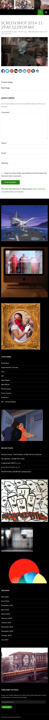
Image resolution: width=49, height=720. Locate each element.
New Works (5, 384)
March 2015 (5, 614)
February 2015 (6, 618)
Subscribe (7, 707)
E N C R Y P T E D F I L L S (10, 467)
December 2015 (7, 605)
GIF (2, 376)
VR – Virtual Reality (8, 402)
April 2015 (5, 610)
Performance (6, 389)
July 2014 (4, 640)
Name (4, 143)
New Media (5, 380)
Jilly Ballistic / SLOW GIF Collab (12, 459)
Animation (5, 363)
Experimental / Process (9, 367)
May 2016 (5, 597)
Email (4, 153)
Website (4, 163)
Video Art (4, 397)
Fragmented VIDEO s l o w (11, 463)
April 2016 (5, 601)
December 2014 (7, 627)
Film (3, 372)
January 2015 (6, 623)
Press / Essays (6, 393)
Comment (5, 112)
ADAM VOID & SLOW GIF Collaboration (16, 472)
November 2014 (7, 631)
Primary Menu (46, 12)
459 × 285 (24, 32)
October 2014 (6, 635)
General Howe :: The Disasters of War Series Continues (21, 454)
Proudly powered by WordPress (11, 717)
